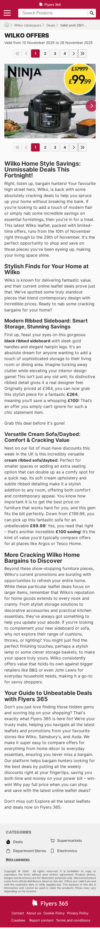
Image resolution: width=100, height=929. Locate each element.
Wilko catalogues (27, 25)
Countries (18, 920)
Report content (41, 920)
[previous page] (26, 53)
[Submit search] (92, 13)
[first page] (17, 53)
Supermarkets (69, 840)
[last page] (82, 53)
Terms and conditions (73, 920)
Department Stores (29, 850)
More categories (18, 859)
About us (33, 913)
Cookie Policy (54, 913)
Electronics (67, 850)
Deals (50, 25)
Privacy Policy (77, 913)
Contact (18, 913)
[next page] (73, 53)
